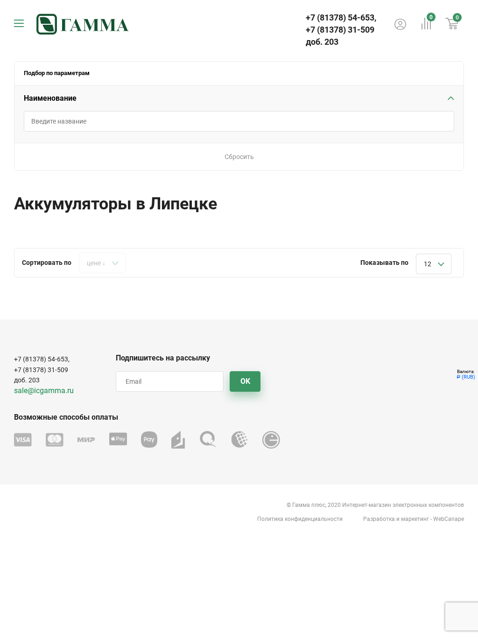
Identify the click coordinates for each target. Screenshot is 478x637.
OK (245, 381)
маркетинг (415, 519)
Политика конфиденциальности (300, 519)
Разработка (379, 519)
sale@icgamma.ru (44, 390)
